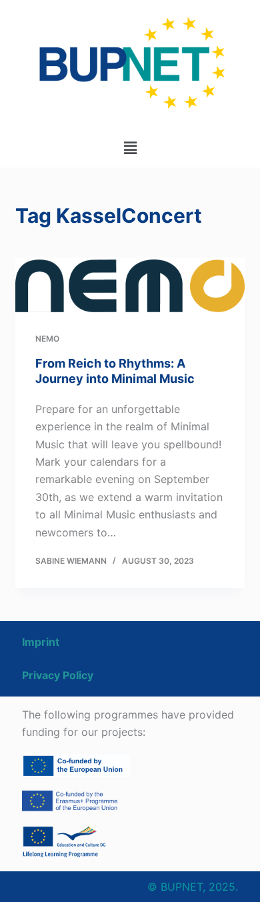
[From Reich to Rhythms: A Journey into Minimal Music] (129, 285)
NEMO (47, 339)
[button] (130, 147)
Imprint (40, 641)
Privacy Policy (57, 675)
